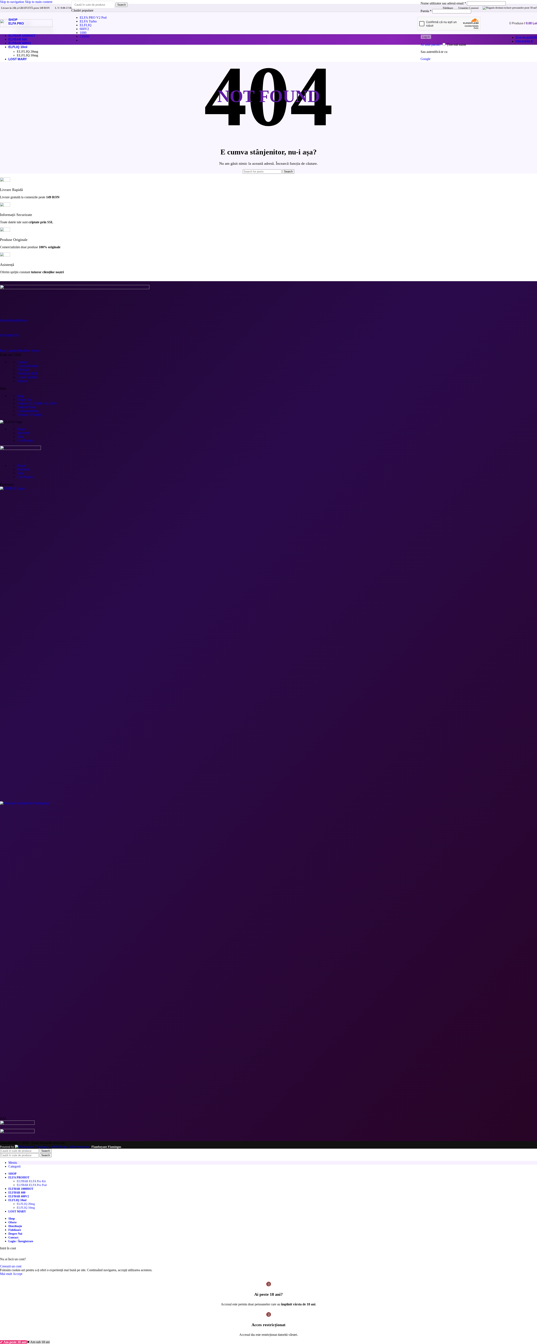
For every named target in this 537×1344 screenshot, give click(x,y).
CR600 (84, 36)
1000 (83, 32)
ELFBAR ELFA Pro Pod (32, 1185)
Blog (20, 396)
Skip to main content (38, 2)
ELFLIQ (85, 25)
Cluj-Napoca (25, 440)
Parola (426, 11)
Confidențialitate (28, 411)
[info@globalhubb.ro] (5, 312)
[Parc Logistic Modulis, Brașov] (5, 342)
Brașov (21, 429)
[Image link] (268, 488)
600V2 (84, 29)
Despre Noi (24, 399)
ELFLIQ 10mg (27, 55)
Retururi (22, 381)
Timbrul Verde (26, 407)
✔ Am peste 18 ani (13, 1342)
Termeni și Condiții (29, 415)
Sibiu (20, 436)
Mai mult (6, 1274)
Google (425, 59)
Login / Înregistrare (20, 1241)
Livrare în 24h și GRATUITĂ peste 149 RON (25, 8)
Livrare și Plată (27, 377)
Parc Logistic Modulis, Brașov (20, 350)
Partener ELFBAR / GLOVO (36, 403)
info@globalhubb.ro (13, 320)
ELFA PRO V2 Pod (93, 17)
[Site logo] (26, 26)
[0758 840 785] (5, 327)
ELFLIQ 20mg (27, 51)
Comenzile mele (27, 366)
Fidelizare (23, 369)
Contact (22, 362)
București (23, 433)
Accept (17, 1274)
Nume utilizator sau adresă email (443, 3)
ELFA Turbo (88, 21)
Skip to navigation (12, 2)
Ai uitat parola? (431, 44)
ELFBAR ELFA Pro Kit (31, 1181)
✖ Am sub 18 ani (38, 1342)
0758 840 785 (9, 335)
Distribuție (27, 373)
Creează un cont (10, 1266)
